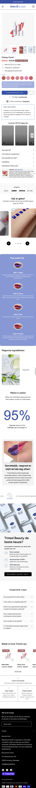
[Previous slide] (3, 135)
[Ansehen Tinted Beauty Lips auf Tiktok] (7, 770)
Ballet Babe (5, 664)
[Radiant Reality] (31, 78)
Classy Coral (21, 664)
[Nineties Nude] (4, 78)
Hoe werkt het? (6, 150)
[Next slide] (32, 135)
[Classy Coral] (6, 50)
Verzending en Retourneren (10, 166)
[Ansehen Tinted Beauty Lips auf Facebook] (11, 770)
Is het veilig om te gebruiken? (11, 154)
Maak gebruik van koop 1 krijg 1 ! (18, 574)
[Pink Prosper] (26, 78)
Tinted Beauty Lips (10, 782)
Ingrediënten (5, 162)
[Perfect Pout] (22, 78)
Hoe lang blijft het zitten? (9, 158)
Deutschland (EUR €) (7, 779)
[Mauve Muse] (17, 78)
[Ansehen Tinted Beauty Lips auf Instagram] (3, 770)
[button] (2, 173)
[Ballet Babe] (8, 78)
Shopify (26, 782)
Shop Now (18, 671)
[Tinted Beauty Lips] (18, 6)
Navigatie (4, 731)
